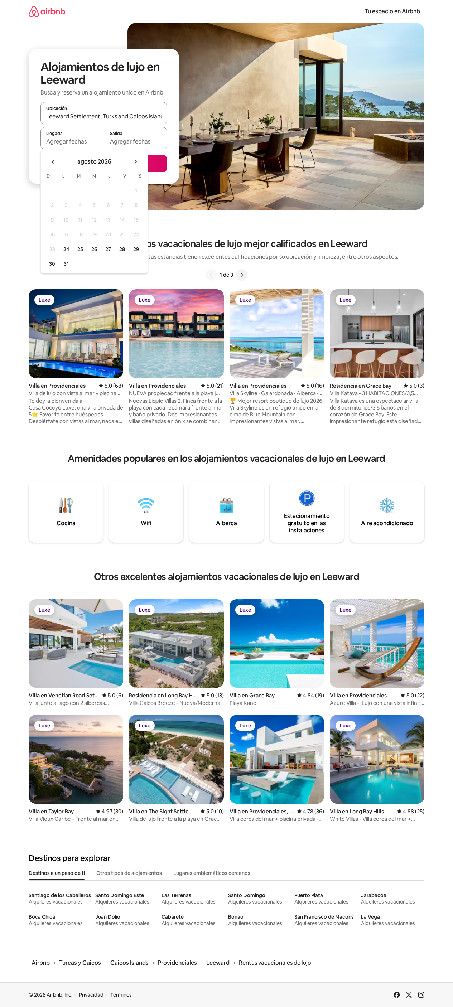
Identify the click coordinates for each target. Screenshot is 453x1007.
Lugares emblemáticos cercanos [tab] (211, 873)
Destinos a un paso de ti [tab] (57, 873)
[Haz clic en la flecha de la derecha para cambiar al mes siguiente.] (135, 162)
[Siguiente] (241, 275)
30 (52, 264)
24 (66, 249)
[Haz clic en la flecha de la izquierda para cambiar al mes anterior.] (53, 162)
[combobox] (104, 116)
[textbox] (72, 141)
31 (66, 264)
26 (94, 249)
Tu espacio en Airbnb (392, 11)
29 (136, 249)
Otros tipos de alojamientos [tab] (129, 873)
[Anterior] (211, 275)
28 (122, 249)
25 (80, 249)
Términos (121, 995)
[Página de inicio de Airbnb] (47, 11)
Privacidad (91, 995)
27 (108, 249)
